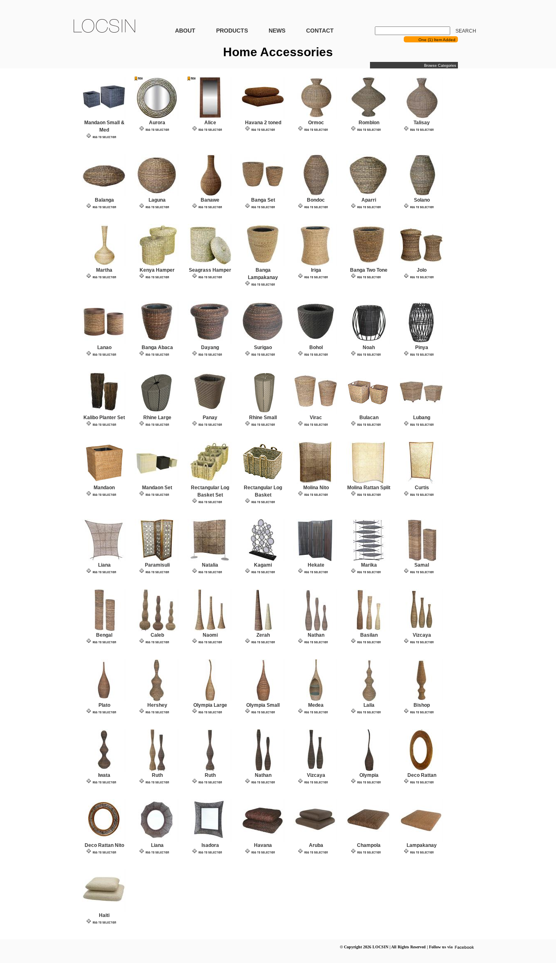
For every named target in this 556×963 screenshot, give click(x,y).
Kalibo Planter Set (104, 417)
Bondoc (316, 200)
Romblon (369, 122)
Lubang (421, 417)
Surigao (263, 347)
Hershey (157, 705)
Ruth (157, 775)
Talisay (422, 122)
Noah (369, 347)
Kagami (263, 565)
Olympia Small (263, 705)
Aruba (316, 845)
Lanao (104, 347)
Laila (368, 705)
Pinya (421, 347)
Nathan (316, 635)
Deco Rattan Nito (104, 845)
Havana (263, 845)
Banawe (210, 200)
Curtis (422, 487)
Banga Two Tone (368, 270)
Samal (421, 565)
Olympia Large (210, 705)
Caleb (157, 635)
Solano (422, 200)
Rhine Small (263, 417)
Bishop (422, 705)
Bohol (316, 347)
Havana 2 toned (263, 122)
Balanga (104, 200)
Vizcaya (422, 635)
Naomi (210, 635)
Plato (104, 705)
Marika (369, 565)
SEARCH (465, 31)
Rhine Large (157, 417)
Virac (316, 417)
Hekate (316, 565)
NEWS (277, 30)
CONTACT (320, 30)
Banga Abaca (157, 347)
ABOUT (185, 30)
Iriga (316, 270)
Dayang (210, 347)
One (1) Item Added (438, 39)
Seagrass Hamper (210, 270)
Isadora (210, 845)
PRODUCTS (232, 30)
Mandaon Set (157, 487)
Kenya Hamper (157, 270)
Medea (316, 705)
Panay (210, 417)
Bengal (104, 635)
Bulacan (369, 417)
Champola (369, 845)
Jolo (422, 270)
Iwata (104, 775)
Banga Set (263, 200)
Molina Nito (316, 487)
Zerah (263, 635)
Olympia (369, 775)
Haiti (104, 915)
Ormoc (316, 122)
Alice (210, 122)
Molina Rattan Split (368, 487)
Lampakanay (422, 845)
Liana (104, 565)
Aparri (368, 200)
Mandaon (104, 487)
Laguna (157, 200)
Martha (104, 270)
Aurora (157, 122)
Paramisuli (157, 565)
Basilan (369, 635)
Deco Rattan (421, 775)
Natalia (210, 565)
